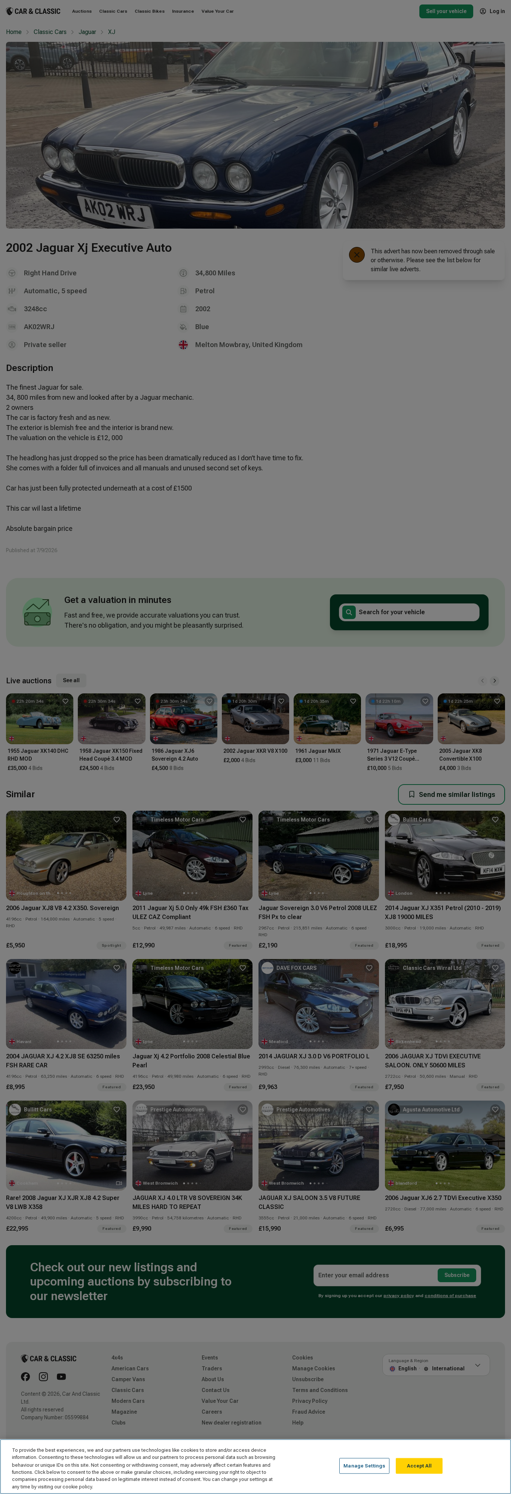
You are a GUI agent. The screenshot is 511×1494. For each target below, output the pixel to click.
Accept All (419, 1466)
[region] (255, 1466)
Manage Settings (364, 1466)
